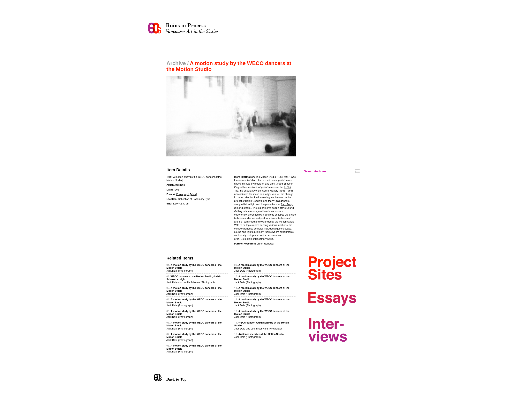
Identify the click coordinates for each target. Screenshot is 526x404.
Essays (336, 299)
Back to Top (185, 377)
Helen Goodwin (254, 200)
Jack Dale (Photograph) (259, 335)
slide (193, 194)
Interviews (336, 330)
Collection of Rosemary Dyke (194, 199)
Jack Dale (180, 184)
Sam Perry (287, 204)
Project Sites (336, 268)
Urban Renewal (265, 243)
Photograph (182, 194)
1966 (176, 189)
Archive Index (357, 171)
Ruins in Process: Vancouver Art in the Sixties (184, 28)
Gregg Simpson (284, 183)
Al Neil (287, 187)
